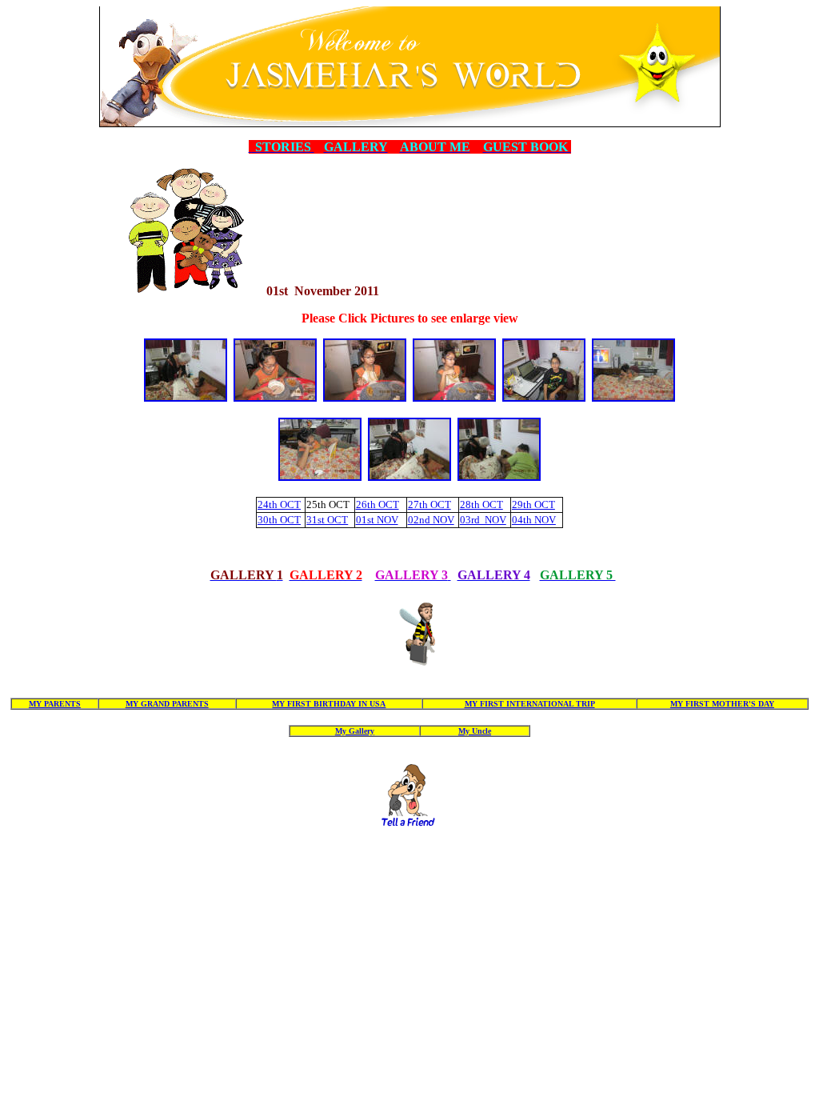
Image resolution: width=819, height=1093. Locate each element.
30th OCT (279, 520)
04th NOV (534, 520)
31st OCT (327, 520)
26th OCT (377, 504)
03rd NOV (483, 520)
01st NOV (377, 520)
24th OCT (279, 504)
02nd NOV (431, 520)
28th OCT (481, 504)
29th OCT (533, 504)
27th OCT (429, 504)
